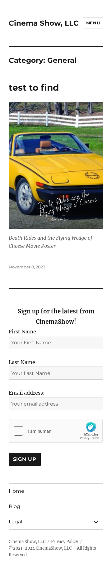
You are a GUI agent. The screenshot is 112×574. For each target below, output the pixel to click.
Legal (15, 522)
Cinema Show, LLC (44, 23)
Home (16, 491)
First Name (22, 331)
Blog (14, 506)
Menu (93, 22)
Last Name (22, 362)
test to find (34, 87)
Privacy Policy (64, 541)
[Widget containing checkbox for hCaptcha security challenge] (56, 431)
